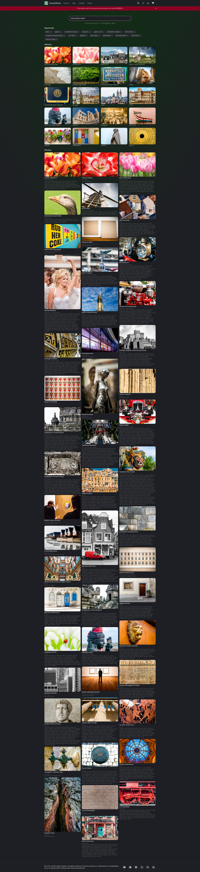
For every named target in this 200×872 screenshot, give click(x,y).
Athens (121, 396)
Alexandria (85, 843)
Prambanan (47, 434)
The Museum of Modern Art (90, 244)
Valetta (84, 495)
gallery (58, 32)
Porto (83, 770)
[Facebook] (136, 867)
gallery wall (99, 32)
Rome (46, 584)
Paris (120, 766)
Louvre (121, 687)
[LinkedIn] (153, 867)
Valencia (121, 648)
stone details (130, 32)
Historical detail (51, 39)
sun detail (72, 35)
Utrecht (46, 654)
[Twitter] (142, 867)
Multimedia (136, 35)
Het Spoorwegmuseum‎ (126, 264)
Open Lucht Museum (88, 210)
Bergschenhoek (49, 553)
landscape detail (122, 35)
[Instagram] (148, 867)
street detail (107, 35)
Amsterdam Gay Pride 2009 (52, 312)
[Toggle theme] (143, 3)
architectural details (114, 32)
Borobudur (122, 533)
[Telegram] (130, 867)
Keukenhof (85, 179)
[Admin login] (148, 3)
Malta (121, 605)
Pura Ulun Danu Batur (125, 473)
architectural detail (72, 32)
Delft (120, 222)
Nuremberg (85, 355)
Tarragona (47, 774)
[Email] (124, 867)
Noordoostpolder (49, 179)
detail (49, 32)
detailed (83, 35)
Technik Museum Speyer (89, 275)
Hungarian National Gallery (55, 35)
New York (122, 352)
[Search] (138, 3)
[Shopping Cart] (153, 3)
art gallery (86, 32)
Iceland (46, 835)
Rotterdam (47, 218)
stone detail (95, 35)
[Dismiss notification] (155, 8)
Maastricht (85, 416)
